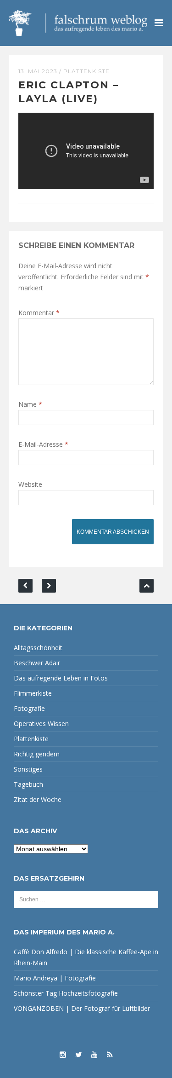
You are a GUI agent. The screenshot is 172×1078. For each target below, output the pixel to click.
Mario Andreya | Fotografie (55, 978)
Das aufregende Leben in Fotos (61, 678)
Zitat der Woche (37, 799)
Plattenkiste (86, 71)
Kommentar (39, 312)
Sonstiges (28, 769)
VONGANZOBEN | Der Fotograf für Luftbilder (82, 1008)
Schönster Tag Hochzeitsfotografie (66, 993)
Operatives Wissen (41, 723)
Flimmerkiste (33, 693)
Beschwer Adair (37, 662)
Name (30, 404)
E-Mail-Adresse (43, 444)
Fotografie (29, 708)
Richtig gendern (37, 753)
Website (30, 484)
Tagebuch (28, 784)
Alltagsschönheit (38, 647)
